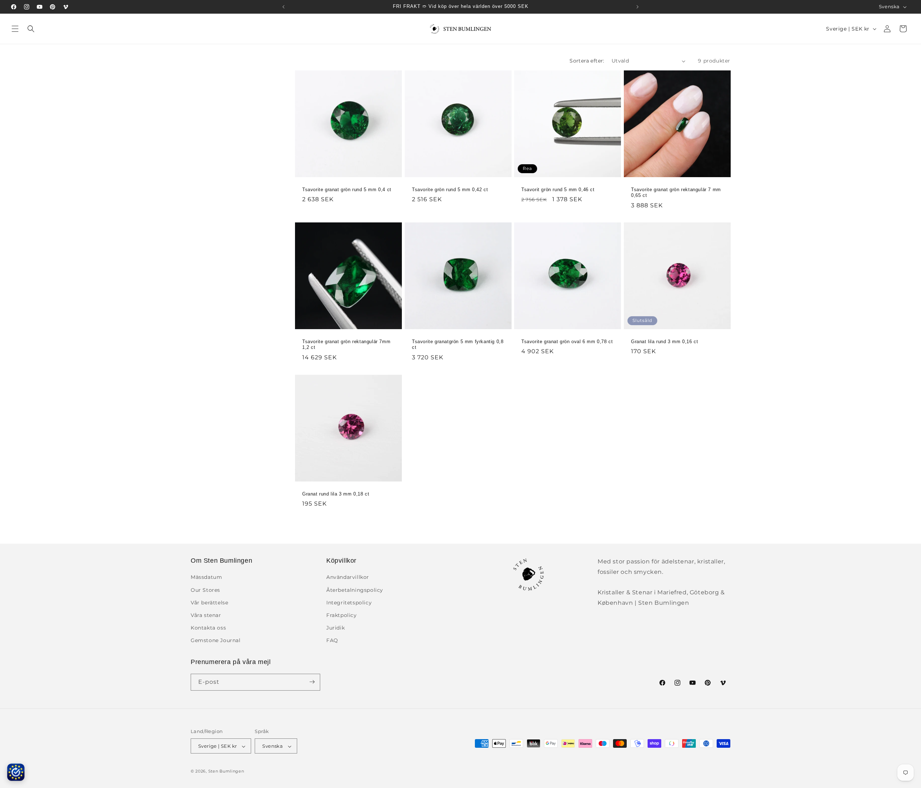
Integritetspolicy (349, 602)
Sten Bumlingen (226, 771)
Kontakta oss (208, 628)
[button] (15, 29)
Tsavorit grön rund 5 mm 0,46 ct (558, 189)
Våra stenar (206, 615)
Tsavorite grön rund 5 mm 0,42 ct (450, 189)
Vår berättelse (209, 602)
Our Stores (205, 590)
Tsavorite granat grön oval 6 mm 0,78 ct (567, 341)
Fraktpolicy (341, 615)
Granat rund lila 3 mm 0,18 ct (335, 493)
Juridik (335, 628)
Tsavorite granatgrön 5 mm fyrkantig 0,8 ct (457, 344)
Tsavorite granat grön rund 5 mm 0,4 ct (346, 189)
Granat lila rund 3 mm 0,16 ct (664, 341)
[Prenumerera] (312, 681)
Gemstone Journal (216, 640)
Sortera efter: (587, 60)
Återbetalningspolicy (354, 590)
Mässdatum (206, 577)
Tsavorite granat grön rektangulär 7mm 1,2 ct (346, 344)
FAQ (332, 640)
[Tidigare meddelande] (283, 7)
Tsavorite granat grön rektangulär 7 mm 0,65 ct (676, 192)
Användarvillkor (347, 577)
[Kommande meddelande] (637, 7)
